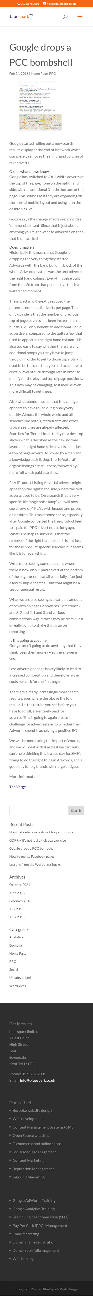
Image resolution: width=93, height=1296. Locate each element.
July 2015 (16, 909)
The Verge (17, 786)
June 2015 (17, 917)
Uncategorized (20, 977)
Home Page (39, 73)
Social (13, 969)
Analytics (16, 937)
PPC (52, 73)
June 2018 (17, 893)
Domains (16, 945)
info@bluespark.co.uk (37, 1080)
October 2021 (19, 885)
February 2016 (20, 901)
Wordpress (17, 986)
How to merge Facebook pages (31, 856)
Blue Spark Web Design (60, 1289)
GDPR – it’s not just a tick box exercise (37, 840)
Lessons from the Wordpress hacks (35, 864)
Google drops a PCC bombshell (32, 848)
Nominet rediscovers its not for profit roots (41, 832)
